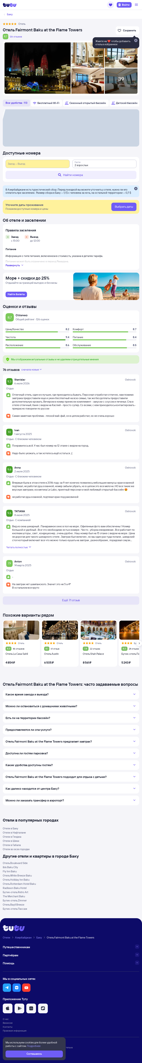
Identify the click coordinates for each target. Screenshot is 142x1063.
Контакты (7, 1026)
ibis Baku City (10, 867)
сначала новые (30, 369)
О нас (6, 1019)
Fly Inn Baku (10, 871)
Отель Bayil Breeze (13, 904)
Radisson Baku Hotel (14, 888)
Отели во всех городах (16, 849)
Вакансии (7, 1022)
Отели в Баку (10, 828)
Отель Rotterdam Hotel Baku (19, 883)
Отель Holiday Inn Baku (16, 879)
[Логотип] (10, 5)
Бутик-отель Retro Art (15, 892)
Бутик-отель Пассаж (15, 908)
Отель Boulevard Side (15, 863)
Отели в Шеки (11, 841)
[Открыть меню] (136, 5)
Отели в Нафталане (14, 832)
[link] (16, 294)
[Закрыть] (135, 188)
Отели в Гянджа (12, 836)
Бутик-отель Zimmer (15, 900)
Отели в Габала (12, 845)
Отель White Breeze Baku (17, 875)
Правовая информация (14, 1030)
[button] (110, 4)
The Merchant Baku (14, 896)
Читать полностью (17, 547)
